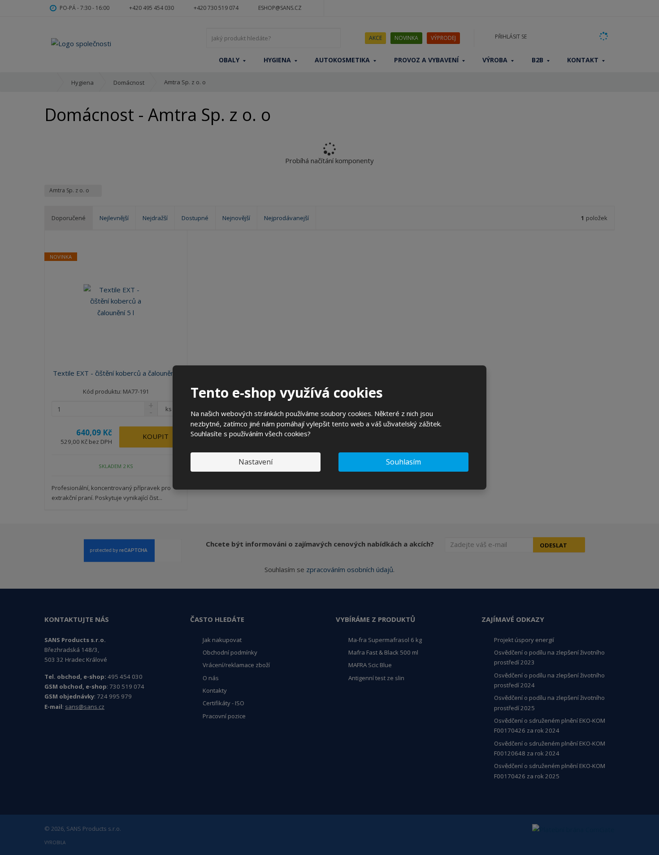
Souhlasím (403, 462)
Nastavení (255, 462)
